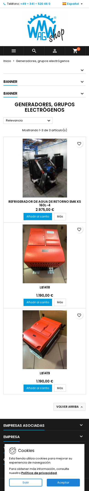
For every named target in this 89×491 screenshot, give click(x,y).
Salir (26, 482)
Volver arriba (70, 407)
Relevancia (29, 120)
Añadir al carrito (37, 216)
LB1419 (45, 373)
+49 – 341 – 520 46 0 (35, 4)
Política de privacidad (39, 473)
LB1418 (45, 287)
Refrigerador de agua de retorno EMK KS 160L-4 (44, 203)
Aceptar (63, 482)
